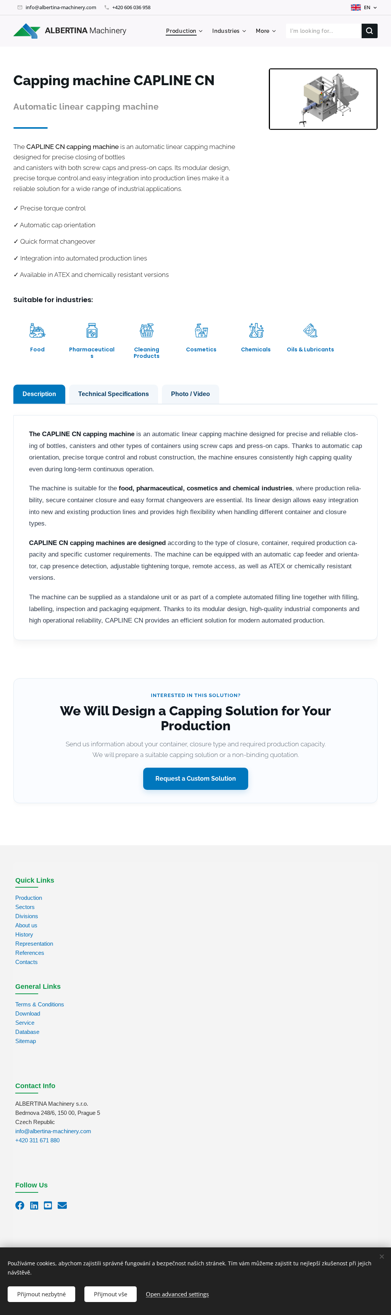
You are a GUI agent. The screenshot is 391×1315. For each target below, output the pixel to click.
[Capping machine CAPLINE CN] (323, 99)
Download (27, 1013)
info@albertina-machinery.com (61, 7)
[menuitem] (185, 30)
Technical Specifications (113, 394)
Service (24, 1022)
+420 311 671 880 (37, 1140)
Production (28, 897)
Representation (34, 943)
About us (26, 925)
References (29, 952)
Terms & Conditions (39, 1004)
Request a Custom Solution (195, 778)
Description (39, 394)
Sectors (25, 907)
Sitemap (25, 1041)
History (24, 934)
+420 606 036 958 (131, 7)
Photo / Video (190, 394)
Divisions (26, 916)
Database (27, 1032)
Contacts (26, 962)
